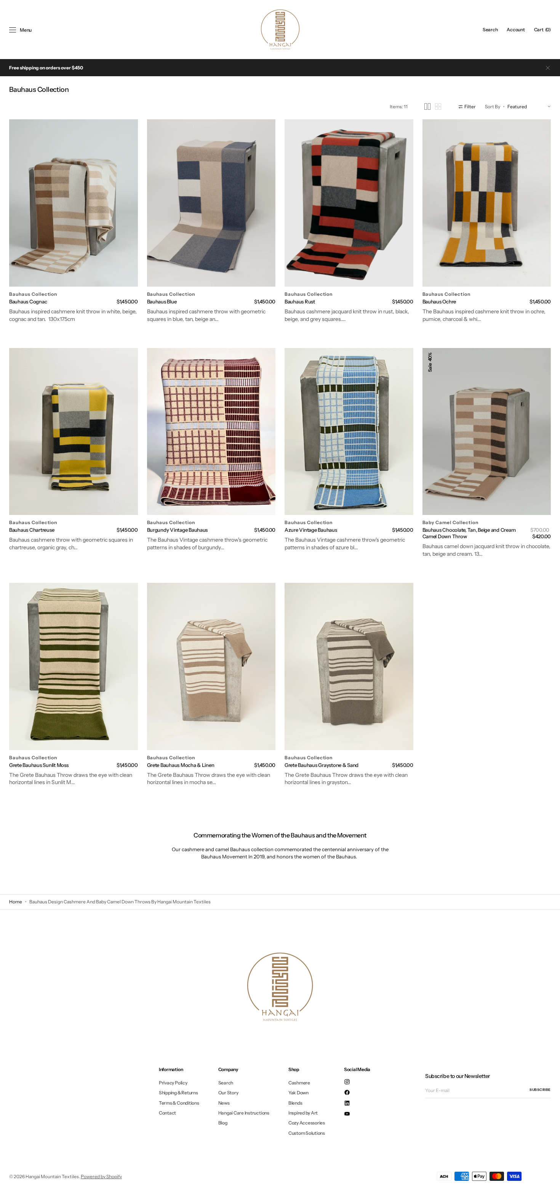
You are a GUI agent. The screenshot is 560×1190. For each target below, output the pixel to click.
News (224, 1103)
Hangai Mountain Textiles (52, 1176)
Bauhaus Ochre (439, 301)
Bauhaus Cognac (28, 301)
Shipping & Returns (178, 1092)
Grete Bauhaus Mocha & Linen (180, 765)
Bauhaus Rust (300, 301)
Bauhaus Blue (162, 301)
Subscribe (540, 1089)
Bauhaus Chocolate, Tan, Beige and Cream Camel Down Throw (469, 533)
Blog (222, 1123)
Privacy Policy (173, 1083)
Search (226, 1083)
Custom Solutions (306, 1133)
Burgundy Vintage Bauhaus (177, 530)
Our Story (228, 1092)
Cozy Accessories (306, 1123)
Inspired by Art (303, 1113)
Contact (167, 1113)
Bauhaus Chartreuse (31, 530)
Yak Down (298, 1092)
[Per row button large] (427, 106)
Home (15, 902)
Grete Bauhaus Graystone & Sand (321, 765)
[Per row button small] (438, 106)
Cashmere (299, 1083)
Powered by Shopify (101, 1176)
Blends (295, 1103)
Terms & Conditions (179, 1103)
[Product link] (73, 203)
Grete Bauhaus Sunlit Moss (38, 765)
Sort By (492, 106)
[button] (490, 29)
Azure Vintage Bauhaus (311, 530)
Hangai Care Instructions (243, 1113)
